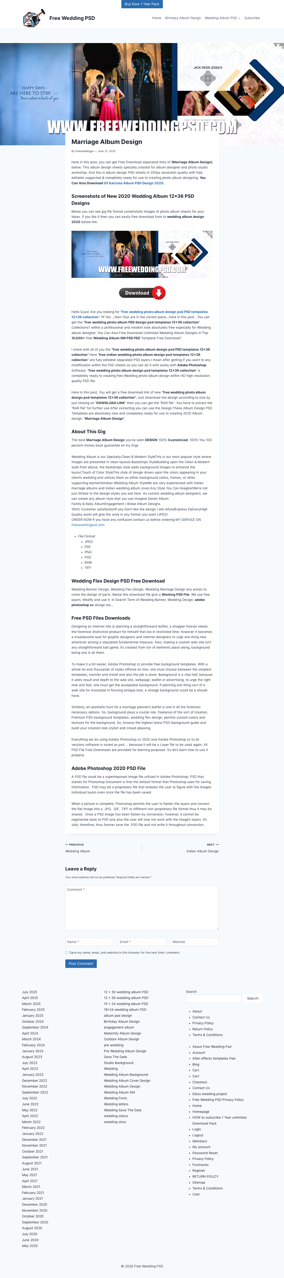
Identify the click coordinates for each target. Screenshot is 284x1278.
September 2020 (35, 1222)
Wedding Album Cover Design (127, 1081)
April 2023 (30, 1069)
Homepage (200, 1112)
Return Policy (202, 1029)
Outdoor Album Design (121, 1039)
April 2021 (29, 1181)
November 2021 (34, 1145)
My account (201, 1147)
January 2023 (32, 1075)
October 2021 (32, 1151)
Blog (195, 1064)
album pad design (118, 1015)
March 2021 (31, 1187)
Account (198, 1053)
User (196, 1194)
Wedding (111, 1069)
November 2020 (34, 1210)
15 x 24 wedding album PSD (126, 1004)
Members (199, 1141)
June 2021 (30, 1169)
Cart (195, 1070)
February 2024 (33, 1045)
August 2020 (32, 1228)
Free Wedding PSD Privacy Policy (218, 1100)
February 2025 (33, 1010)
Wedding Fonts (115, 1098)
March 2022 (31, 1122)
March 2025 (31, 1004)
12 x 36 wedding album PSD (126, 998)
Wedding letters (116, 1104)
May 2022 (29, 1110)
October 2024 (33, 1021)
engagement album (119, 1027)
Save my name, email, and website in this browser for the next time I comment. (125, 952)
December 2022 (34, 1081)
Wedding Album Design (122, 1086)
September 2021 (35, 1157)
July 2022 (29, 1098)
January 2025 (32, 1015)
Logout (197, 1135)
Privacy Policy (203, 1023)
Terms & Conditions (207, 1035)
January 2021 (32, 1198)
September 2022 (35, 1092)
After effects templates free (214, 1058)
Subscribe (252, 18)
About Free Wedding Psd (211, 1047)
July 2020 (29, 1234)
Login (196, 1129)
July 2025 (29, 992)
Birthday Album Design (183, 18)
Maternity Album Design (122, 1033)
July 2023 (29, 1063)
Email (125, 942)
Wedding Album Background (126, 1075)
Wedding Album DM (119, 1092)
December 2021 (34, 1140)
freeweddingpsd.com (88, 525)
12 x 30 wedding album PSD (126, 992)
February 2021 (33, 1193)
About (197, 1011)
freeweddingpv (84, 151)
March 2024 (31, 1039)
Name (73, 942)
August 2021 (32, 1163)
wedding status (116, 1116)
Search (191, 992)
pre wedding (113, 1045)
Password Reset (205, 1153)
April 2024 (30, 1033)
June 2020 (30, 1240)
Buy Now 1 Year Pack (142, 4)
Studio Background (118, 1063)
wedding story (115, 1122)
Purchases (200, 1165)
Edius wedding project (209, 1094)
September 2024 (35, 1027)
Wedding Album (77, 848)
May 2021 (29, 1175)
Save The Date (115, 1057)
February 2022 (33, 1128)
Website (179, 942)
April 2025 (30, 998)
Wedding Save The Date (123, 1110)
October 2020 (33, 1216)
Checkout (199, 1082)
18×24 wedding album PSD (125, 1010)
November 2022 (34, 1086)
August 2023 (32, 1057)
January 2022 (32, 1134)
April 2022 (30, 1116)
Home (156, 18)
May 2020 (30, 1246)
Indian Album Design (203, 848)
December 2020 (34, 1204)
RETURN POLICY (205, 1176)
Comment (76, 889)
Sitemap (198, 1182)
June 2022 (30, 1104)
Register (198, 1170)
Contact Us (201, 1017)
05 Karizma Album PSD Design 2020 (133, 183)
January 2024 (32, 1051)
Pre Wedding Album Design (125, 1051)
